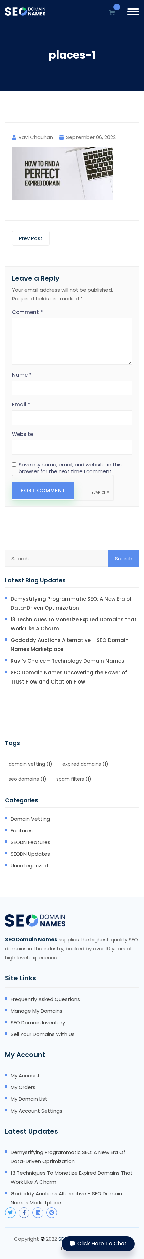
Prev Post (31, 238)
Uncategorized (29, 865)
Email (21, 404)
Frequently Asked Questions (45, 999)
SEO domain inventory (38, 1022)
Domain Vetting (30, 818)
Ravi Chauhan (36, 137)
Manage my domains (36, 1010)
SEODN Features (30, 842)
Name (22, 374)
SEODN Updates (30, 853)
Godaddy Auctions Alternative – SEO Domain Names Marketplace (70, 645)
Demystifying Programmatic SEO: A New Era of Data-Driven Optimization (71, 603)
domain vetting (30, 764)
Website (22, 434)
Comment (27, 312)
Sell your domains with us (43, 1034)
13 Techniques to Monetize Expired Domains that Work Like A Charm (74, 624)
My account (25, 1075)
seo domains (27, 779)
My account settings (36, 1110)
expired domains (85, 764)
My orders (23, 1087)
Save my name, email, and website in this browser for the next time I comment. (70, 468)
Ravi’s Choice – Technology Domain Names (67, 660)
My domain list (29, 1099)
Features (22, 830)
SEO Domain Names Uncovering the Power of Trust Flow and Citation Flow (69, 677)
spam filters (73, 779)
